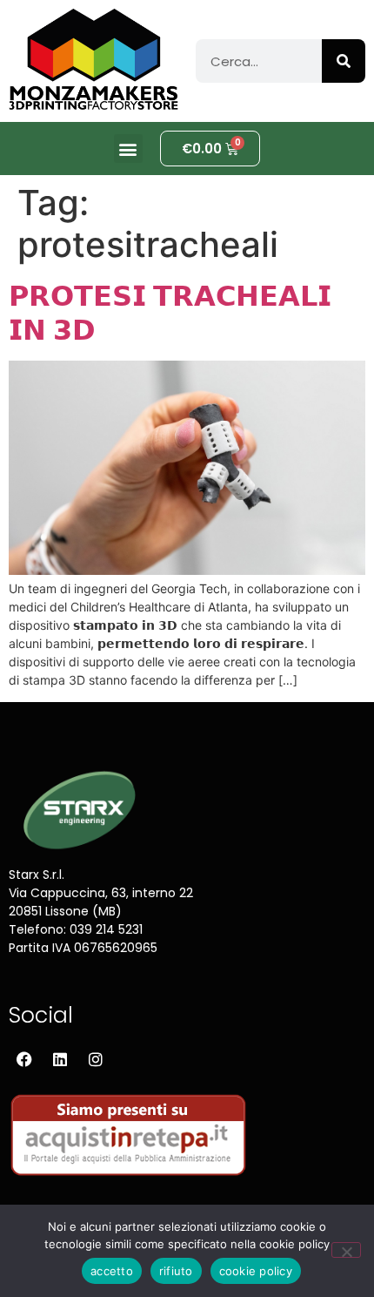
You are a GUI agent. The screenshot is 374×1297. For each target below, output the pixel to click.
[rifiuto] (346, 1250)
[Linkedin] (60, 1059)
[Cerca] (343, 61)
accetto (111, 1271)
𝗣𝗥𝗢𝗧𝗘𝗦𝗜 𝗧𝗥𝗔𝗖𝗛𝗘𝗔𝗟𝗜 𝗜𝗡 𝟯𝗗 (170, 312)
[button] (128, 148)
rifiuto (176, 1271)
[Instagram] (95, 1059)
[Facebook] (24, 1059)
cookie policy (255, 1271)
